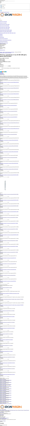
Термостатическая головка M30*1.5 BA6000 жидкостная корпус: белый (9, 293)
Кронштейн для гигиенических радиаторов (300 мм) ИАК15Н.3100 (9, 163)
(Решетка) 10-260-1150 (3, 379)
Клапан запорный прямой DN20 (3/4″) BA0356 (6, 351)
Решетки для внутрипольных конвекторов (5, 380)
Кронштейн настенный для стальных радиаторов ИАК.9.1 (8, 275)
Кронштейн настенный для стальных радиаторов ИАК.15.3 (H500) (9, 217)
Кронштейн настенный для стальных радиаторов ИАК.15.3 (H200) (9, 240)
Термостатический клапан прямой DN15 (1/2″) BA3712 (7, 368)
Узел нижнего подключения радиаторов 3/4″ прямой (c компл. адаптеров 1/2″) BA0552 (11, 299)
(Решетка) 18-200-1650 (3, 394)
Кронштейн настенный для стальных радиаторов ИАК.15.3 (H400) (9, 252)
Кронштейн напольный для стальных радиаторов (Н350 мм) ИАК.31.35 (9, 122)
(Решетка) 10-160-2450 (3, 383)
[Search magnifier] (0, 2)
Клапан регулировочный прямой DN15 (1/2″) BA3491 (7, 310)
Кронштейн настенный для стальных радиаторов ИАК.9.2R (8, 269)
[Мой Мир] (5, 71)
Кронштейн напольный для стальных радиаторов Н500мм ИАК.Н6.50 (9, 82)
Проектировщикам (2, 410)
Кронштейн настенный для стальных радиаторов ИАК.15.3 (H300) (9, 246)
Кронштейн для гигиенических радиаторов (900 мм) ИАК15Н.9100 (9, 151)
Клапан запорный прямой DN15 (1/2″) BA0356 (6, 345)
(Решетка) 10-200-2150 (3, 398)
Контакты (27, 410)
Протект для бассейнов (8, 410)
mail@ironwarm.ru (6, 12)
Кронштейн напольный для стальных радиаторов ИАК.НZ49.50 (8, 111)
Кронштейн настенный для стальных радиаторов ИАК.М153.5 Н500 (9, 211)
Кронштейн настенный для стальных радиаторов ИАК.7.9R (8, 263)
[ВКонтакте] (1, 71)
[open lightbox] (5, 52)
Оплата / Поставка (18, 410)
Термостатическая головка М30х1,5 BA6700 (6, 287)
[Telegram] (3, 71)
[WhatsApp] (4, 71)
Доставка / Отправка (23, 410)
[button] (15, 20)
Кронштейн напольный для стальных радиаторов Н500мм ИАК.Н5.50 (9, 99)
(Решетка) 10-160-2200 (3, 381)
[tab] (15, 72)
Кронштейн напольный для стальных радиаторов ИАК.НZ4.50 (8, 134)
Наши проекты (14, 410)
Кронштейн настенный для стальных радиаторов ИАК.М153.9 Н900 (9, 194)
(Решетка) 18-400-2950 (3, 392)
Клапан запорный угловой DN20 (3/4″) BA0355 (6, 339)
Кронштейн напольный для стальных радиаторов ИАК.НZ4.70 (8, 105)
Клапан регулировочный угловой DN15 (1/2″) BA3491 (7, 322)
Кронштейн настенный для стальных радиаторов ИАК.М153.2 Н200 (9, 234)
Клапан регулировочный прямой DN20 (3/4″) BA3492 (7, 316)
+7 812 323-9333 (2, 12)
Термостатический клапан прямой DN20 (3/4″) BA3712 (7, 374)
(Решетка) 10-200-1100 (3, 400)
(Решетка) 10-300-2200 (3, 396)
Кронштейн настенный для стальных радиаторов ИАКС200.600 (8, 157)
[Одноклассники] (2, 71)
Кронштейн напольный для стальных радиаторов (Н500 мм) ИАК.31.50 (9, 128)
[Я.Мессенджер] (0, 71)
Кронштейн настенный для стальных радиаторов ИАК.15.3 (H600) (9, 223)
